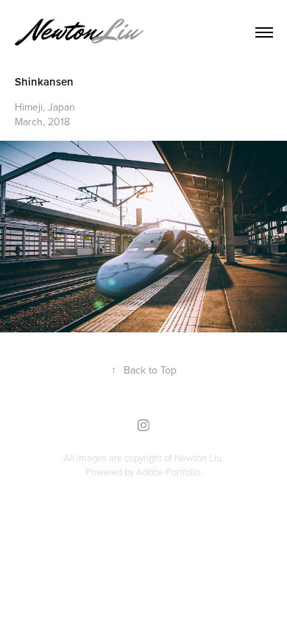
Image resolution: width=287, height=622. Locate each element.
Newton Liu (198, 457)
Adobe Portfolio (168, 471)
